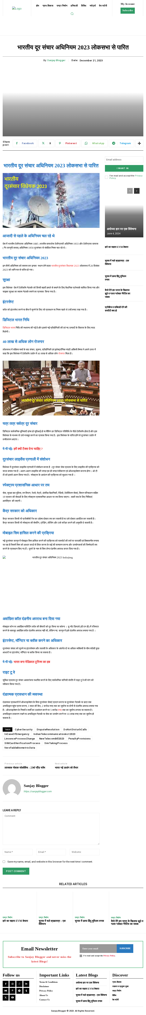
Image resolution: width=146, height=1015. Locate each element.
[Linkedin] (26, 984)
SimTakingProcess (55, 743)
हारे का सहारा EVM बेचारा (116, 247)
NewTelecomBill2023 (51, 738)
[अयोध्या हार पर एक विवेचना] (124, 210)
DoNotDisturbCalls (75, 729)
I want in (123, 168)
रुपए (60, 710)
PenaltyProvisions (79, 738)
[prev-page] (130, 191)
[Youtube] (12, 998)
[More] (139, 143)
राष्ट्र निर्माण (7, 917)
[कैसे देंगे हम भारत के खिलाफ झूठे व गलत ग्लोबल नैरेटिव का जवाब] (137, 293)
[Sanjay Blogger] (12, 788)
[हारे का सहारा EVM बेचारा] (137, 247)
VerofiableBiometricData (19, 747)
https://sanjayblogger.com (38, 791)
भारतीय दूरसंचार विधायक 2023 (65, 265)
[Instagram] (12, 984)
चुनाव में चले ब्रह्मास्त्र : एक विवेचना (91, 995)
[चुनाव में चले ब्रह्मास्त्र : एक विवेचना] (137, 262)
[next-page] (137, 191)
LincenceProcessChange (19, 738)
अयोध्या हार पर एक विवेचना (121, 229)
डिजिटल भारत (9, 327)
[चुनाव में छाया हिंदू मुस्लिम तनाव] (137, 278)
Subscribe (125, 948)
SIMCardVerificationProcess (22, 743)
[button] (72, 13)
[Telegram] (19, 991)
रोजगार (61, 353)
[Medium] (6, 991)
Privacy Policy (109, 956)
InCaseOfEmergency (16, 734)
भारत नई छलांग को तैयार (66, 767)
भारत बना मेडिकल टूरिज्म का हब (32, 662)
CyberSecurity (24, 729)
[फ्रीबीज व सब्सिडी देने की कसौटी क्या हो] (137, 309)
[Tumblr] (26, 991)
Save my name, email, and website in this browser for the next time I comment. (50, 861)
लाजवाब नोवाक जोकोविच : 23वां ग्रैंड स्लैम (25, 767)
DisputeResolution (48, 729)
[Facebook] (6, 984)
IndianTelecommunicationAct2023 (54, 734)
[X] (6, 998)
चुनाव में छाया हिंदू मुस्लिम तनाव (89, 920)
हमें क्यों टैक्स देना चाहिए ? (28, 449)
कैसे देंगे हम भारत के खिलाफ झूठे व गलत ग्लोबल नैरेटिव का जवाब (117, 293)
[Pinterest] (12, 991)
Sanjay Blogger (56, 60)
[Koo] (19, 984)
